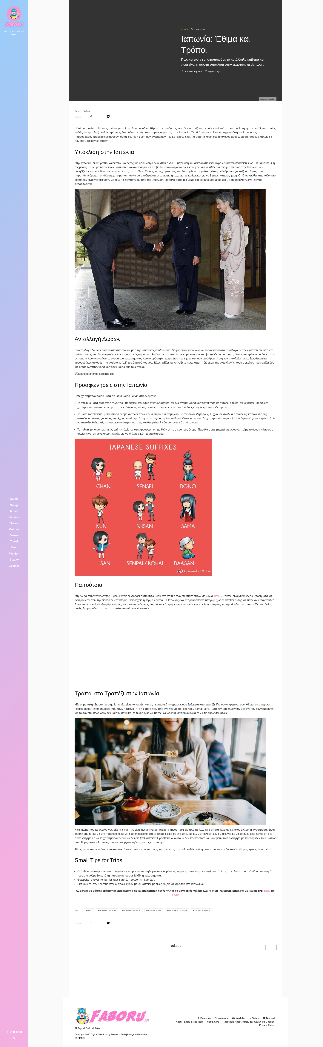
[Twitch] (17, 1032)
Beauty (14, 559)
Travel (14, 541)
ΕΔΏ (267, 890)
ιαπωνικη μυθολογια (177, 911)
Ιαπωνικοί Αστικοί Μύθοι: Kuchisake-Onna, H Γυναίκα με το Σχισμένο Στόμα (130, 959)
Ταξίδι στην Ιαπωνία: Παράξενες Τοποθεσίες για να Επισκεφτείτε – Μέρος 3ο (128, 977)
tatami (217, 595)
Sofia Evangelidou (193, 71)
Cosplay (14, 565)
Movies (14, 517)
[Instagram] (11, 1032)
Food (14, 547)
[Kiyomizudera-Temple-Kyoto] (81, 977)
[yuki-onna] (185, 959)
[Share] (91, 116)
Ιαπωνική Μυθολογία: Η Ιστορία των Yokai (220, 976)
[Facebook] (7, 1032)
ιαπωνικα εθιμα (154, 911)
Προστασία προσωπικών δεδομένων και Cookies (249, 1022)
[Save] (108, 116)
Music (14, 511)
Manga (14, 505)
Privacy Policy (267, 1025)
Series (14, 523)
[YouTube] (14, 1032)
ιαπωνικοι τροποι (202, 911)
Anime (14, 498)
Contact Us (213, 1022)
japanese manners (131, 911)
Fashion (14, 553)
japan (89, 911)
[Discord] (21, 1032)
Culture (14, 529)
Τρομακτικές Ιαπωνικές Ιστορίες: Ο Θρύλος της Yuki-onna (229, 958)
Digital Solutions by (108, 1034)
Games (14, 535)
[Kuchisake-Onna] (81, 959)
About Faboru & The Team (189, 1022)
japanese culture (107, 911)
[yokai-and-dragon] (185, 977)
